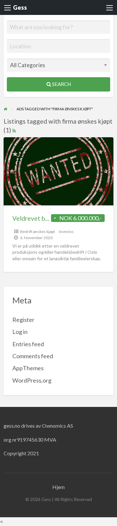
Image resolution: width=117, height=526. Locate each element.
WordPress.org (31, 380)
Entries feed (28, 344)
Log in (20, 331)
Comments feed (32, 356)
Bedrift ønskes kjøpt (37, 231)
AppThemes (28, 368)
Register (23, 319)
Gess (20, 7)
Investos (66, 231)
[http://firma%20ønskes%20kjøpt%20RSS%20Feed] (14, 130)
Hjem (58, 487)
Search (61, 84)
